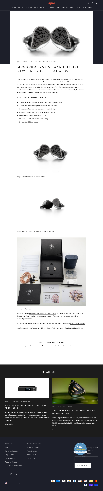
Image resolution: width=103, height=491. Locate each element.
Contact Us (31, 458)
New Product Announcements (43, 62)
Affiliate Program (33, 447)
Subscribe (82, 466)
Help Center (9, 455)
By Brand (51, 7)
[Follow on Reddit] (16, 474)
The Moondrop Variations (26, 79)
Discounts (81, 7)
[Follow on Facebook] (6, 474)
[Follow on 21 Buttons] (22, 474)
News (90, 7)
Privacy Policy (10, 458)
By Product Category (66, 7)
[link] (80, 451)
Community (15, 7)
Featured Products (30, 7)
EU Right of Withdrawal (13, 466)
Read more (9, 424)
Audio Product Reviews (62, 406)
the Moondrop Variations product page (42, 313)
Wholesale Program (34, 444)
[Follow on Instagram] (11, 474)
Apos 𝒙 (43, 7)
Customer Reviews (11, 451)
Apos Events (31, 455)
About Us (8, 444)
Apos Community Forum (51, 342)
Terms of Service (11, 462)
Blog (6, 447)
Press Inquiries (32, 451)
